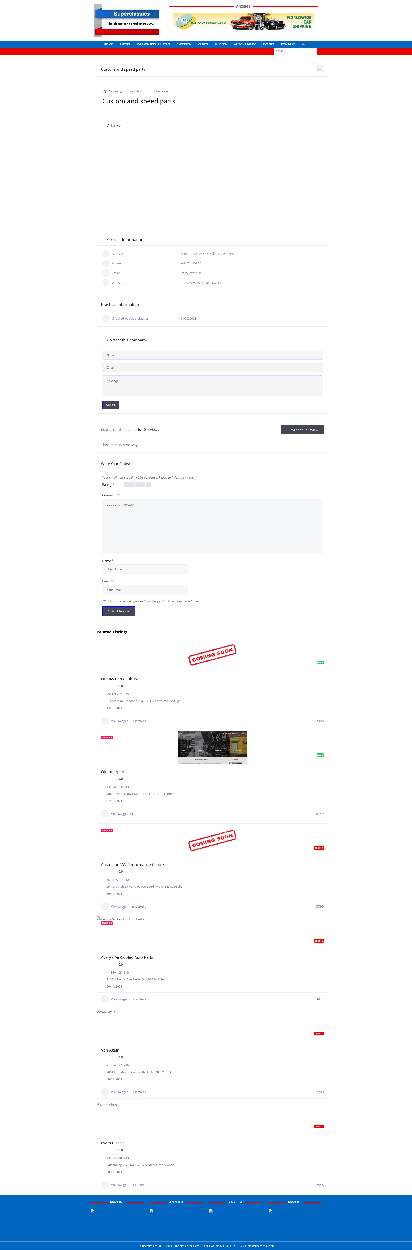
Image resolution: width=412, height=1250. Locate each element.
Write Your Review (304, 430)
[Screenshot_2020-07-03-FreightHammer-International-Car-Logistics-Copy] (235, 1233)
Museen (221, 44)
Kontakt (288, 44)
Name (108, 561)
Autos (125, 44)
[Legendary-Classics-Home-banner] (295, 1233)
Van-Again (110, 1050)
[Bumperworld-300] (117, 1233)
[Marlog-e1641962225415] (243, 28)
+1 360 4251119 (117, 972)
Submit (111, 405)
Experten (184, 44)
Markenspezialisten (153, 44)
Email (107, 581)
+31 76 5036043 (117, 787)
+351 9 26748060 (118, 694)
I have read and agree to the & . (153, 601)
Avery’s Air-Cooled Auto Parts (127, 957)
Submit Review (118, 611)
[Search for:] (295, 51)
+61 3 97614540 (117, 880)
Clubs (203, 44)
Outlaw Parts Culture (119, 678)
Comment (110, 495)
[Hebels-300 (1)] (176, 1233)
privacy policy (158, 601)
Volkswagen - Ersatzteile (125, 91)
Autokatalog (245, 44)
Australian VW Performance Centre (132, 864)
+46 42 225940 (190, 263)
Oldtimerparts (113, 771)
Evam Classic (112, 1142)
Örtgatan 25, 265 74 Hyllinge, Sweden (207, 254)
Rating (108, 484)
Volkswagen (120, 813)
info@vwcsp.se (191, 273)
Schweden (160, 91)
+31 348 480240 (117, 1158)
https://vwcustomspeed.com (200, 282)
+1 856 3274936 (117, 1065)
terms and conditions (185, 601)
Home (108, 44)
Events (268, 44)
